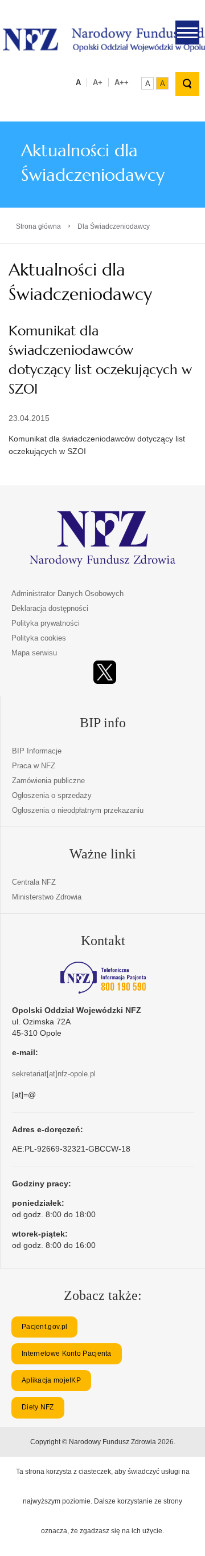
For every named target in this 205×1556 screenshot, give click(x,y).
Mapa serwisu (34, 653)
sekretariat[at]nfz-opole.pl (54, 1073)
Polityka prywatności (45, 623)
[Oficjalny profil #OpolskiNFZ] (104, 672)
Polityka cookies (38, 638)
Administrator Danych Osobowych (67, 593)
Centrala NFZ (34, 882)
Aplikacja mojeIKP (51, 1380)
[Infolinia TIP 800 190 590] (103, 978)
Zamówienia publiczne (48, 780)
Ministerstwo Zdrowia (46, 897)
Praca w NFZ (33, 765)
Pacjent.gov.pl (44, 1327)
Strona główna (38, 226)
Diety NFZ (38, 1407)
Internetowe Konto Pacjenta (67, 1354)
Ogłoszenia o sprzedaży (52, 795)
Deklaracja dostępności (49, 608)
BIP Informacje (37, 751)
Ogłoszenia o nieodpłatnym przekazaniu (78, 810)
